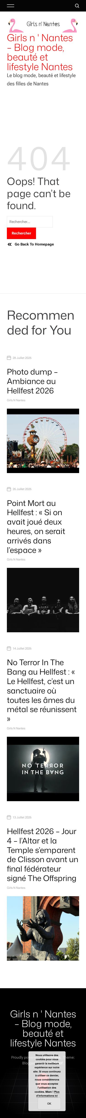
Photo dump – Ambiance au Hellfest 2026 (32, 381)
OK (49, 1103)
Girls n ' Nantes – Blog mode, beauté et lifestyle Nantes (40, 52)
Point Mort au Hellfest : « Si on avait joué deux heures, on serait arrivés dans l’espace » (36, 526)
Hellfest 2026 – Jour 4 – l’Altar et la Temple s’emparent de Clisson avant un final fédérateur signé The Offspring (42, 855)
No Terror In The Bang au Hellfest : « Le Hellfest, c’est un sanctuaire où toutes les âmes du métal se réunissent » (42, 690)
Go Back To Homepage (34, 244)
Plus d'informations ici (47, 1094)
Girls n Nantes (16, 400)
